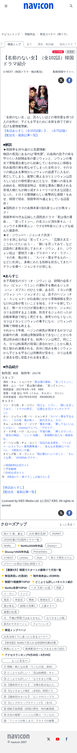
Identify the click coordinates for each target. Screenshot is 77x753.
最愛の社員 (10, 611)
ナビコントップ (10, 34)
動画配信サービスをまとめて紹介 (45, 648)
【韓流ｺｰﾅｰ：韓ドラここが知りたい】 (28, 476)
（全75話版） (59, 130)
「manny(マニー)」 (27, 427)
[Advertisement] (38, 21)
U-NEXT (8, 557)
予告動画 (11, 468)
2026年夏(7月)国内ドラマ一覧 (21, 539)
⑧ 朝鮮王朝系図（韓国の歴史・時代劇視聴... (30, 708)
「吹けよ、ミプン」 (46, 405)
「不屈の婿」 (45, 431)
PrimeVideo (41, 551)
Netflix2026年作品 (32, 545)
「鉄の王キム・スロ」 (50, 420)
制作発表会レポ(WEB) (46, 575)
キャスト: (8, 400)
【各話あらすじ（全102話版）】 (25, 130)
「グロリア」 (47, 427)
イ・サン (9, 593)
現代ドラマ (66, 44)
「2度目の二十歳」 (20, 450)
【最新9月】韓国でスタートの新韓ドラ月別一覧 (33, 569)
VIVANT (56, 533)
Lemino (25, 557)
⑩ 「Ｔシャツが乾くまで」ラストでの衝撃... (30, 720)
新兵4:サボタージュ (15, 623)
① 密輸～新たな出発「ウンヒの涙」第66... (29, 666)
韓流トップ (14, 44)
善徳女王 (45, 599)
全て (29, 44)
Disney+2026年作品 (17, 551)
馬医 (58, 587)
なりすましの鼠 (55, 617)
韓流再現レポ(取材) (16, 575)
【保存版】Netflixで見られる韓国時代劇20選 (30, 642)
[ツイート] (61, 80)
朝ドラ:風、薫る (13, 533)
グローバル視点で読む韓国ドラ (22, 563)
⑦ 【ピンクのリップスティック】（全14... (29, 702)
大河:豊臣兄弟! (37, 533)
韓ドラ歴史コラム (61, 557)
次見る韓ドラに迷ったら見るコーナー (26, 636)
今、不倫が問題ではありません (22, 617)
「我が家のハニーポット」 (50, 453)
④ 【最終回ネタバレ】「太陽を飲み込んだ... (30, 684)
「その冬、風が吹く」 (24, 420)
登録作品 (30, 34)
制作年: (26, 373)
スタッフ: (8, 377)
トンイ (24, 593)
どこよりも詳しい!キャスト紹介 (54, 581)
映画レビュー (11, 648)
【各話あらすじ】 (14, 487)
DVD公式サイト (15, 472)
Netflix (9, 545)
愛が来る (9, 605)
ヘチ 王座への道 (40, 587)
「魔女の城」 (45, 423)
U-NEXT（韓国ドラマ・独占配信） (23, 71)
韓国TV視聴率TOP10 (17, 581)
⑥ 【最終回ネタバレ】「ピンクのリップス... (30, 696)
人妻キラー (47, 605)
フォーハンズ (41, 623)
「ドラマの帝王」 (24, 408)
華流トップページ (15, 630)
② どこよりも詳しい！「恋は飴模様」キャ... (30, 672)
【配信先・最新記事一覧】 (21, 135)
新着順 (70, 51)
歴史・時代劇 (46, 44)
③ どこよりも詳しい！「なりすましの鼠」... (30, 678)
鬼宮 (6, 599)
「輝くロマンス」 (63, 431)
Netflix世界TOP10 (16, 587)
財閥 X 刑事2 (27, 605)
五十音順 (58, 51)
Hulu (41, 557)
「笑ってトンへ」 (63, 381)
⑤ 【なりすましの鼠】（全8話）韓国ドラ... (29, 690)
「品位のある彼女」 (49, 442)
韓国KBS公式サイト (17, 465)
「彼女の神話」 (12, 435)
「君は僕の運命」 (42, 381)
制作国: (6, 373)
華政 (31, 599)
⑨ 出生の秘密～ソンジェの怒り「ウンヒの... (30, 714)
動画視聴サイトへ (63, 71)
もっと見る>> (16, 660)
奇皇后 (19, 599)
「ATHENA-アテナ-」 (26, 457)
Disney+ (53, 545)
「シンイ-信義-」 (31, 435)
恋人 (59, 599)
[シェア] (69, 80)
